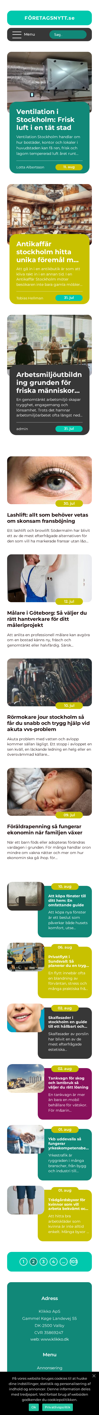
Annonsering (49, 1367)
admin (22, 429)
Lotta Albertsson (30, 167)
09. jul (69, 815)
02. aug (65, 1008)
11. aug (69, 167)
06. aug (65, 947)
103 (73, 1261)
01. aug (65, 1129)
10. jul (69, 705)
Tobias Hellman (29, 298)
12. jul (69, 601)
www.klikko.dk (55, 1339)
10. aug (65, 886)
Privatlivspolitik (57, 1407)
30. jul (69, 503)
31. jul (69, 297)
